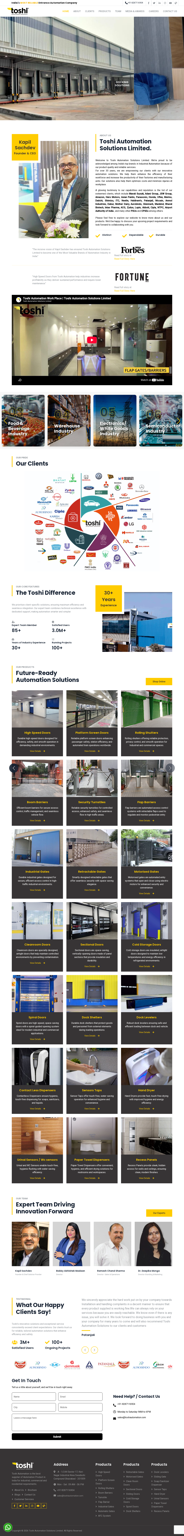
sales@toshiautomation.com (131, 1417)
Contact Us (170, 11)
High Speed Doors (103, 1474)
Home (66, 11)
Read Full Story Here (124, 258)
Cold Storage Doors (131, 1500)
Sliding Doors (133, 1494)
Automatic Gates (106, 1511)
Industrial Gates (106, 1506)
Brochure (32, 1490)
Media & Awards (134, 11)
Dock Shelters (133, 1511)
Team (118, 11)
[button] (178, 421)
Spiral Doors (132, 1506)
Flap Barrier (104, 1502)
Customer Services (24, 1499)
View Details (35, 751)
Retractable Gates (135, 1472)
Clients (89, 11)
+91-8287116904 (126, 1404)
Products (105, 11)
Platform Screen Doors (105, 1482)
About (77, 11)
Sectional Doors (134, 1489)
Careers (154, 11)
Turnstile (102, 1497)
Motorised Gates (134, 1476)
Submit (57, 1436)
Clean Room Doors (130, 1483)
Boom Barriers (105, 1492)
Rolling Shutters (106, 1488)
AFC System (104, 1515)
